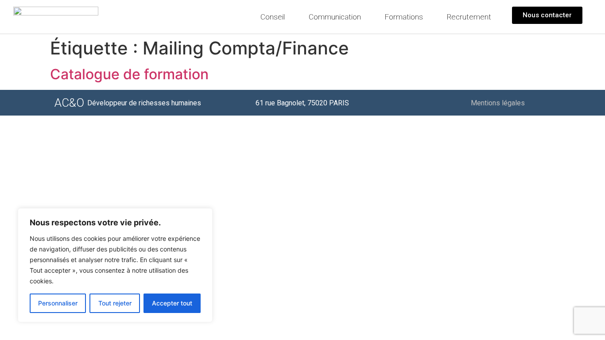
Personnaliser (58, 303)
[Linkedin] (542, 102)
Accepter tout (172, 303)
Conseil (272, 16)
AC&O (69, 102)
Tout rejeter (115, 303)
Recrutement (469, 16)
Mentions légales (498, 103)
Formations (404, 16)
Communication (335, 16)
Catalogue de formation (129, 74)
